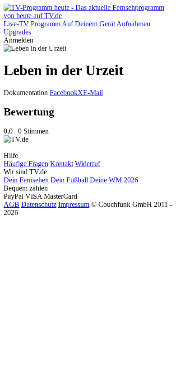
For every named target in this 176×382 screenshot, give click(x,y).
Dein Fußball (69, 180)
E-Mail (93, 92)
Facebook (64, 92)
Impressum (73, 204)
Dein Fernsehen (26, 180)
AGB (11, 204)
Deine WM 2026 (114, 180)
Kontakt (61, 163)
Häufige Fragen (26, 163)
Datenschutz (38, 204)
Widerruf (87, 163)
